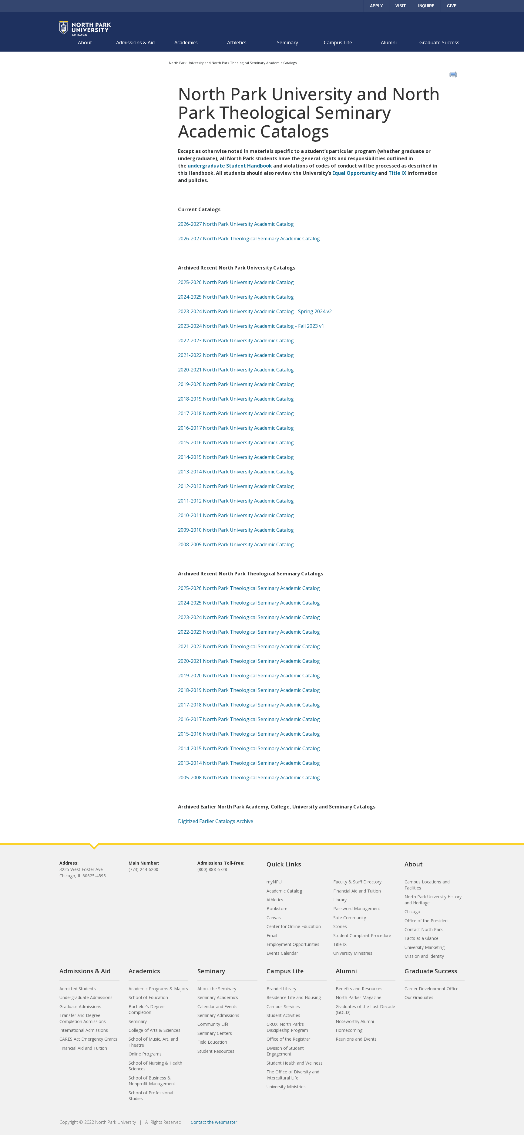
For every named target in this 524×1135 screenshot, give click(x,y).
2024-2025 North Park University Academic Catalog (236, 296)
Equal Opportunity (354, 173)
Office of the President (427, 920)
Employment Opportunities (293, 944)
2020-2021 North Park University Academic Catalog (236, 369)
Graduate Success (439, 42)
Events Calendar (282, 953)
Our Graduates (419, 997)
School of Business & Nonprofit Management (152, 1081)
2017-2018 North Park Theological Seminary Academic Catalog (249, 704)
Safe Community (349, 917)
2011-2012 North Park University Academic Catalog (236, 500)
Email (272, 935)
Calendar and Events (217, 1006)
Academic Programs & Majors (158, 988)
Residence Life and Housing (294, 997)
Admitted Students (77, 988)
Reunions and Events (356, 1039)
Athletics (237, 42)
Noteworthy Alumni (355, 1021)
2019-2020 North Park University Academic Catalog (236, 384)
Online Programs (145, 1054)
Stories (340, 926)
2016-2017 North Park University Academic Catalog (236, 428)
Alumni (389, 42)
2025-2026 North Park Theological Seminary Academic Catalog (249, 588)
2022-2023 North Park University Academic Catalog (236, 340)
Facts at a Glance (421, 938)
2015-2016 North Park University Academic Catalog (236, 442)
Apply (376, 6)
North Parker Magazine (358, 997)
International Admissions (83, 1030)
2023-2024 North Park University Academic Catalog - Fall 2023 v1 (251, 326)
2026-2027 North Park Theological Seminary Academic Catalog (249, 238)
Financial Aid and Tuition (357, 891)
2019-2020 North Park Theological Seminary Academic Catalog (249, 675)
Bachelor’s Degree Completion (147, 1009)
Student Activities (283, 1015)
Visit (400, 6)
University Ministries (352, 953)
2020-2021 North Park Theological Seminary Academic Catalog (249, 661)
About (85, 42)
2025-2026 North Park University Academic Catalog (236, 282)
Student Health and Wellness (295, 1063)
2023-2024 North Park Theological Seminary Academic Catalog (249, 617)
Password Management (356, 908)
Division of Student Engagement (285, 1051)
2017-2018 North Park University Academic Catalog (236, 413)
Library (340, 900)
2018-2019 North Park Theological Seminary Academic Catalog (249, 690)
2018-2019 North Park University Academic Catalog (236, 398)
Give (452, 6)
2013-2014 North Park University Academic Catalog (236, 471)
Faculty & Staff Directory (357, 882)
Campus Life (338, 42)
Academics (186, 42)
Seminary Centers (214, 1033)
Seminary (287, 42)
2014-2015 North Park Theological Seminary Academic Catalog (249, 748)
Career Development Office (431, 988)
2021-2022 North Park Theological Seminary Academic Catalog (249, 646)
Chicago (412, 911)
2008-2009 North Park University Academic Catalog (236, 544)
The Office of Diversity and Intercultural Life (293, 1075)
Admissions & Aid (135, 42)
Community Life (213, 1024)
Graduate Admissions (80, 1006)
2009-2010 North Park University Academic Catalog (236, 530)
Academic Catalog (284, 891)
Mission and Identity (424, 956)
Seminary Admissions (218, 1015)
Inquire (426, 6)
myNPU (274, 882)
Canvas (274, 917)
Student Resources (215, 1051)
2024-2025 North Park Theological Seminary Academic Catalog (249, 602)
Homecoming (349, 1030)
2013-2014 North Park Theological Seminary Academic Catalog (249, 763)
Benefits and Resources (359, 988)
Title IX (397, 173)
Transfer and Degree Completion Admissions (82, 1018)
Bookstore (277, 908)
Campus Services (283, 1006)
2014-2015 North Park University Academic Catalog (236, 457)
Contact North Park (424, 929)
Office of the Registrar (288, 1039)
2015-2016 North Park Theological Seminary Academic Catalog (249, 733)
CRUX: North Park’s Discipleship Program (287, 1027)
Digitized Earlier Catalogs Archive (215, 821)
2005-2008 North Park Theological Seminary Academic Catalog (249, 777)
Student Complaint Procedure (362, 935)
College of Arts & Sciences (154, 1030)
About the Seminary (216, 988)
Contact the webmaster (214, 1122)
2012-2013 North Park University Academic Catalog (236, 486)
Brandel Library (281, 988)
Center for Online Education (294, 926)
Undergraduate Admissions (86, 997)
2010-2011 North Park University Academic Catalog (236, 515)
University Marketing (425, 947)
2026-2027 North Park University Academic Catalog (236, 224)
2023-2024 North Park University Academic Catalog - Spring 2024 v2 (255, 311)
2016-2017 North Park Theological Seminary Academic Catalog (249, 719)
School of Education (148, 997)
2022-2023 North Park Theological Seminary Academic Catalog (249, 631)
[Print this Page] (453, 75)
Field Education (212, 1042)
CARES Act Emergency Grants (88, 1039)
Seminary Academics (217, 997)
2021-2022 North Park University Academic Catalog (236, 355)
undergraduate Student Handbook (230, 165)
